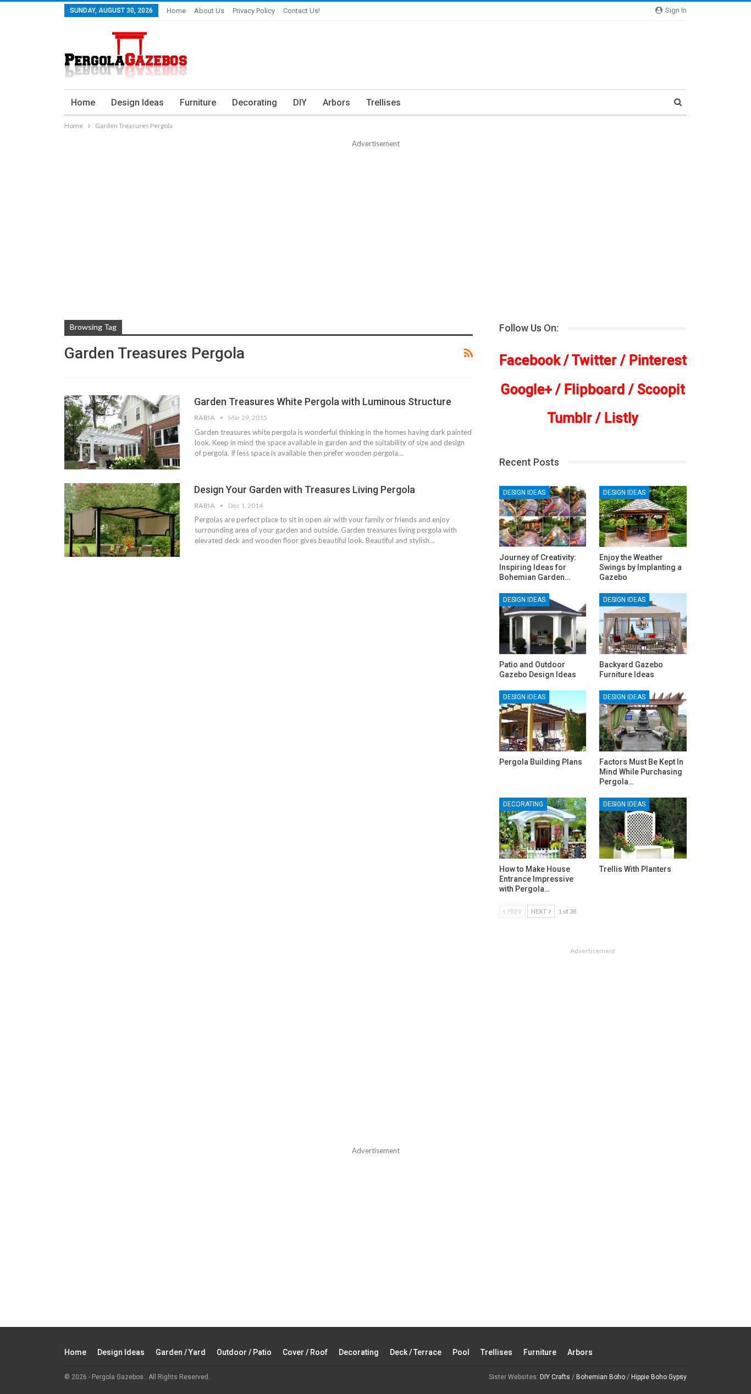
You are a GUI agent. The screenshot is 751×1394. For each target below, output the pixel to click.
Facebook (529, 360)
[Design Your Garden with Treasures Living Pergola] (122, 520)
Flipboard (594, 389)
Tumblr (570, 418)
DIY (300, 102)
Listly (621, 418)
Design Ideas (137, 102)
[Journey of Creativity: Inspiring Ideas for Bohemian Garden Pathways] (543, 516)
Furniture (198, 102)
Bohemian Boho (600, 1377)
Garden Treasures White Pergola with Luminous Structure (322, 401)
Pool (461, 1352)
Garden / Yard (181, 1352)
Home (176, 11)
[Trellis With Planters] (643, 828)
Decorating (254, 102)
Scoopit (661, 389)
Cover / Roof (305, 1352)
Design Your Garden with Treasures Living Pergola (304, 489)
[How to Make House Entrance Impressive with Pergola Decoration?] (543, 828)
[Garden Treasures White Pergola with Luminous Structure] (122, 432)
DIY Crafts (555, 1377)
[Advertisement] (375, 232)
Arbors (336, 102)
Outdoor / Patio (244, 1352)
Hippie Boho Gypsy (659, 1377)
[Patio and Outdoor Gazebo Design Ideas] (543, 623)
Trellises (383, 102)
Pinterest (658, 360)
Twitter (594, 360)
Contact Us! (301, 11)
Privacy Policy (254, 11)
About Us (209, 11)
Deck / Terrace (415, 1352)
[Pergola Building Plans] (543, 720)
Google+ (526, 389)
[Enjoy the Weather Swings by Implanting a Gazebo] (643, 516)
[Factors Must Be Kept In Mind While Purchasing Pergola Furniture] (643, 720)
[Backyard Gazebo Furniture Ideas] (643, 623)
